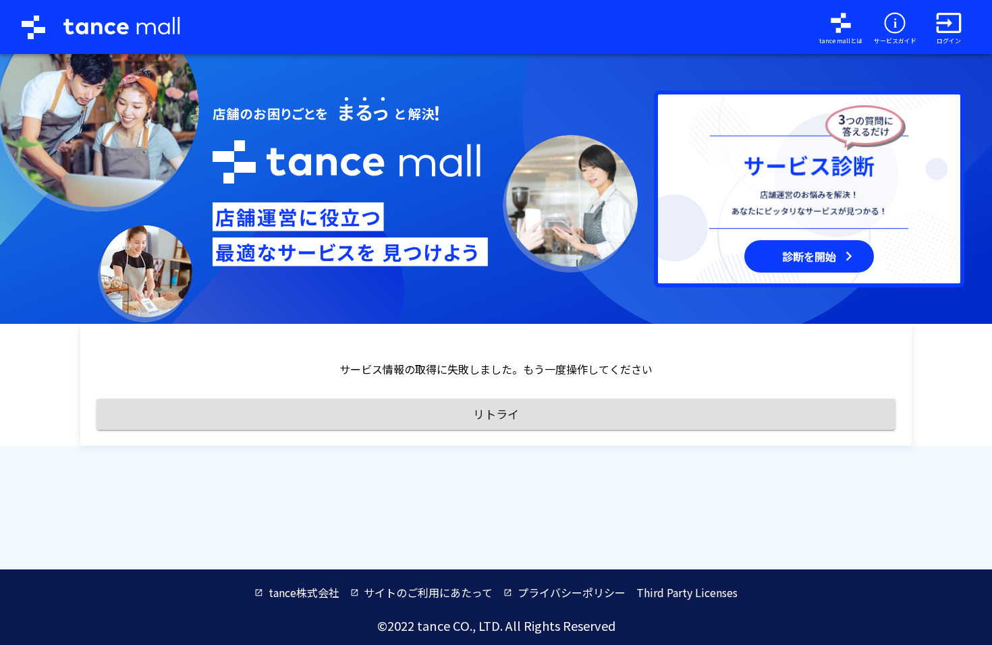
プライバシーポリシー (572, 592)
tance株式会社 (304, 592)
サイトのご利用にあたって (428, 592)
